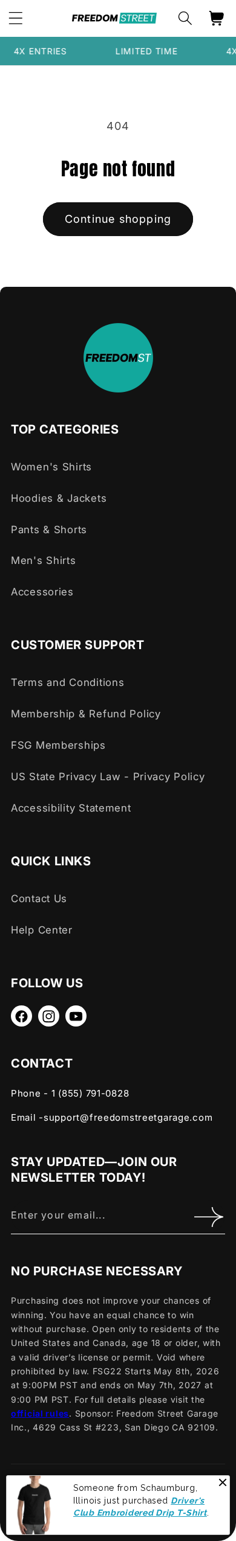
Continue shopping (118, 219)
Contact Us (39, 898)
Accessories (42, 592)
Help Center (42, 930)
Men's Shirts (43, 560)
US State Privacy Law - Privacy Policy (108, 776)
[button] (185, 18)
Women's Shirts (51, 467)
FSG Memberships (58, 745)
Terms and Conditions (67, 682)
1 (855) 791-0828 (90, 1093)
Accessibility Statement (71, 808)
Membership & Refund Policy (86, 714)
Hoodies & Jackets (59, 498)
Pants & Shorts (49, 530)
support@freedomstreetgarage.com (128, 1117)
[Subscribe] (208, 1217)
